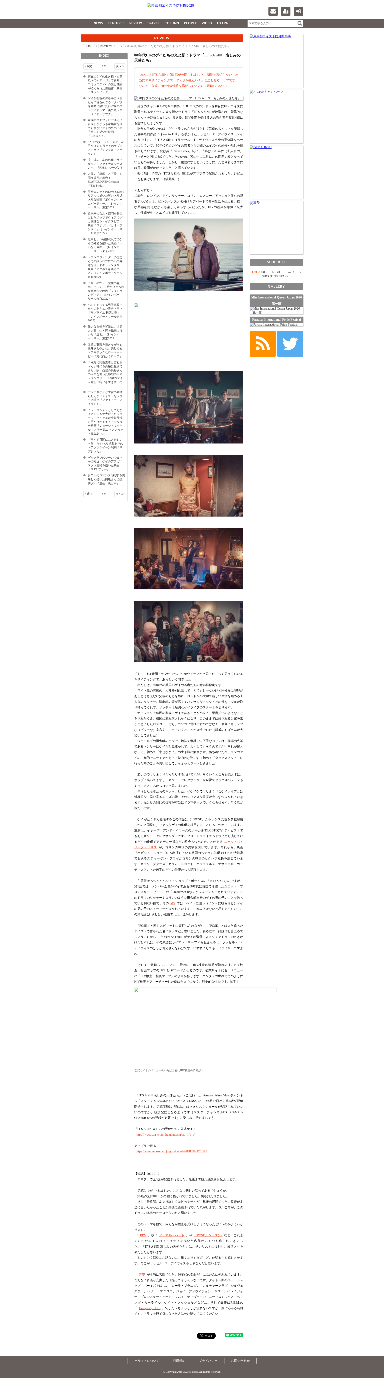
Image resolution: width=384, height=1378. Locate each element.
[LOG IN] (298, 11)
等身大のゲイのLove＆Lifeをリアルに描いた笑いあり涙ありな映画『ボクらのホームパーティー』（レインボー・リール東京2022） (106, 199)
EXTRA (222, 23)
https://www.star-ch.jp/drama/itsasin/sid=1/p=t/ (165, 1134)
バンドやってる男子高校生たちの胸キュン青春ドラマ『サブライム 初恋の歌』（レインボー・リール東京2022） (105, 312)
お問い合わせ (240, 1360)
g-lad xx (108, 12)
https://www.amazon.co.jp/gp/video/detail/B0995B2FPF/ (171, 1151)
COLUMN (171, 23)
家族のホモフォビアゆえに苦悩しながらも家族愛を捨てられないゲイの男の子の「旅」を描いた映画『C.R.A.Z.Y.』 (105, 128)
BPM (143, 1235)
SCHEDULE (276, 261)
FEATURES (116, 23)
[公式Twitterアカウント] (290, 344)
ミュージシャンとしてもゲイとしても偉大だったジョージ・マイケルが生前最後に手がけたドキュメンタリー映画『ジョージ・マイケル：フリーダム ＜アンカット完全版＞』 (105, 422)
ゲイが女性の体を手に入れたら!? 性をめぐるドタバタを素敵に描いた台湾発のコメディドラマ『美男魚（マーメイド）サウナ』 (105, 106)
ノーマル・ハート (171, 1235)
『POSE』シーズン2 (208, 1235)
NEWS (98, 23)
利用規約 (179, 1360)
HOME (89, 46)
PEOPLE (190, 23)
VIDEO (207, 23)
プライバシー (208, 1360)
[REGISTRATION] (285, 11)
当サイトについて (146, 1360)
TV (120, 46)
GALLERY (90, 32)
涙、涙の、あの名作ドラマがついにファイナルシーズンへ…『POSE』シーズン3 (105, 163)
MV (172, 903)
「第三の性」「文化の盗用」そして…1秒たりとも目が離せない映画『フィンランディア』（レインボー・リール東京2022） (106, 291)
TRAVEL (153, 23)
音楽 (142, 1274)
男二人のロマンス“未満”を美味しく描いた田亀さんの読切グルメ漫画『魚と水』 (106, 479)
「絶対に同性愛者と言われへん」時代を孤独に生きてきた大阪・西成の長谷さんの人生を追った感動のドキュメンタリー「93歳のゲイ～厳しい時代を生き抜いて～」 (105, 374)
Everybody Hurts (149, 1308)
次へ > (120, 66)
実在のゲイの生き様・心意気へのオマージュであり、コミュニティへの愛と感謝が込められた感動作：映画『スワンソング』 (105, 84)
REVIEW (135, 23)
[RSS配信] (263, 344)
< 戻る (89, 66)
